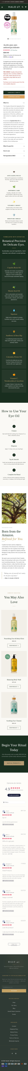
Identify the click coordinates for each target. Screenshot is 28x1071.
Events (14, 1014)
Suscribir (14, 990)
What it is (6, 103)
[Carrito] (26, 7)
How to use (6, 151)
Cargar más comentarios (14, 944)
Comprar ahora (14, 97)
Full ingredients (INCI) (9, 155)
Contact (14, 1026)
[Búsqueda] (22, 7)
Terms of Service (14, 1038)
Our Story (14, 1005)
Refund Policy (14, 1032)
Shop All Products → (14, 763)
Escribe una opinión (14, 795)
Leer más (10, 854)
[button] (8, 38)
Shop (14, 1002)
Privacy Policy (14, 1035)
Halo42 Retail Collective (14, 1011)
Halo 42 (14, 961)
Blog (14, 1008)
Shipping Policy (14, 1029)
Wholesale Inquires (14, 1041)
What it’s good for (8, 146)
